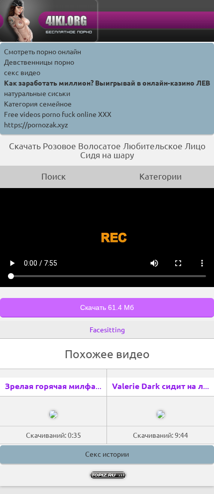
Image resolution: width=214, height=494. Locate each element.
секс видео (22, 73)
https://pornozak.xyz (36, 125)
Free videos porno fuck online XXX (57, 114)
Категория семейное (38, 104)
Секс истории (107, 454)
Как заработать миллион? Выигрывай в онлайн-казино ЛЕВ (107, 83)
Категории (160, 176)
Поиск (53, 176)
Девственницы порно (39, 62)
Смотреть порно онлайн (42, 52)
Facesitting (107, 330)
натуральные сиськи (37, 94)
